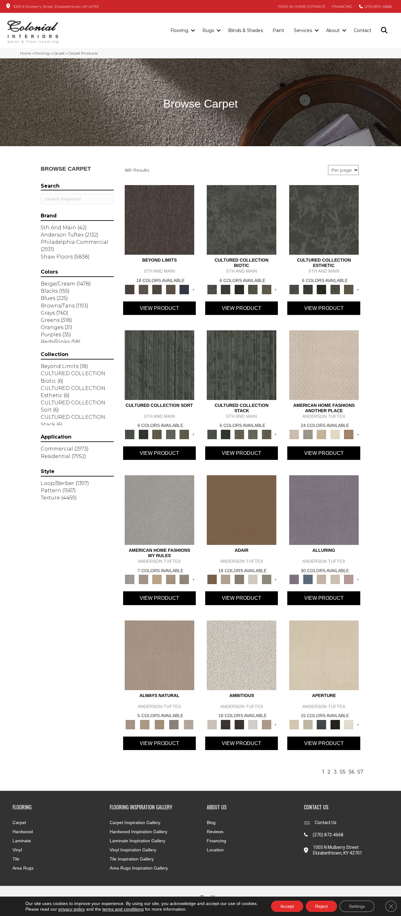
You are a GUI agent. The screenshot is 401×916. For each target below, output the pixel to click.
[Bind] (159, 364)
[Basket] (159, 654)
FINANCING (342, 6)
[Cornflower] (157, 579)
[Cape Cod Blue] (321, 724)
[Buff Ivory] (324, 654)
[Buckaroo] (349, 433)
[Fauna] (171, 288)
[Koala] (184, 579)
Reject (321, 906)
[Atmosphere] (308, 433)
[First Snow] (349, 724)
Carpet (59, 53)
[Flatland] (184, 288)
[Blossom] (349, 579)
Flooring (179, 30)
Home (25, 53)
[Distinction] (267, 288)
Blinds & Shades (245, 30)
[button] (192, 31)
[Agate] (324, 364)
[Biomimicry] (241, 219)
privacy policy (71, 909)
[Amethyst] (324, 509)
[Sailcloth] (159, 724)
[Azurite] (308, 579)
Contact (362, 30)
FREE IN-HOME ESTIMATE (301, 6)
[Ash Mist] (159, 509)
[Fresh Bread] (267, 724)
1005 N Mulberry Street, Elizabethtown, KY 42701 (56, 6)
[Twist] (184, 433)
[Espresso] (335, 724)
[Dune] (171, 579)
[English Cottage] (267, 579)
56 (351, 772)
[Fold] (157, 433)
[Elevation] (157, 288)
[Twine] (188, 724)
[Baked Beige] (321, 433)
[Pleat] (171, 433)
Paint (278, 30)
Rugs (208, 30)
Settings (357, 906)
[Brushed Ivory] (335, 433)
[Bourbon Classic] (241, 509)
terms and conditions (123, 909)
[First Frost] (253, 724)
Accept (287, 906)
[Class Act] (239, 579)
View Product (159, 308)
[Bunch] (143, 433)
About (333, 30)
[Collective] (239, 288)
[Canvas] (241, 654)
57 (360, 772)
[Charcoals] (225, 724)
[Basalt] (321, 579)
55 (343, 772)
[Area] (159, 219)
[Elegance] (253, 579)
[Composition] (253, 288)
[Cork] (144, 724)
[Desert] (143, 288)
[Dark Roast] (239, 724)
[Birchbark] (335, 579)
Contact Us (325, 822)
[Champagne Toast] (225, 579)
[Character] (225, 288)
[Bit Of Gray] (143, 579)
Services (303, 30)
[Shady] (174, 724)
